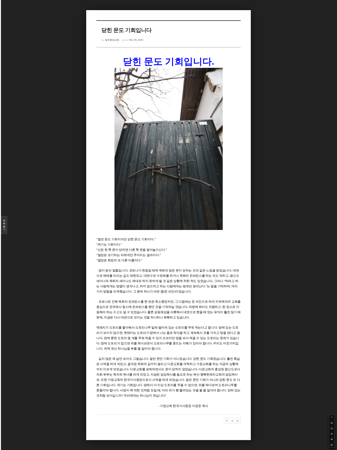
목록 (4, 225)
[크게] (331, 423)
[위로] (331, 434)
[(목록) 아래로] (331, 439)
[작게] (331, 428)
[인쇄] (331, 444)
